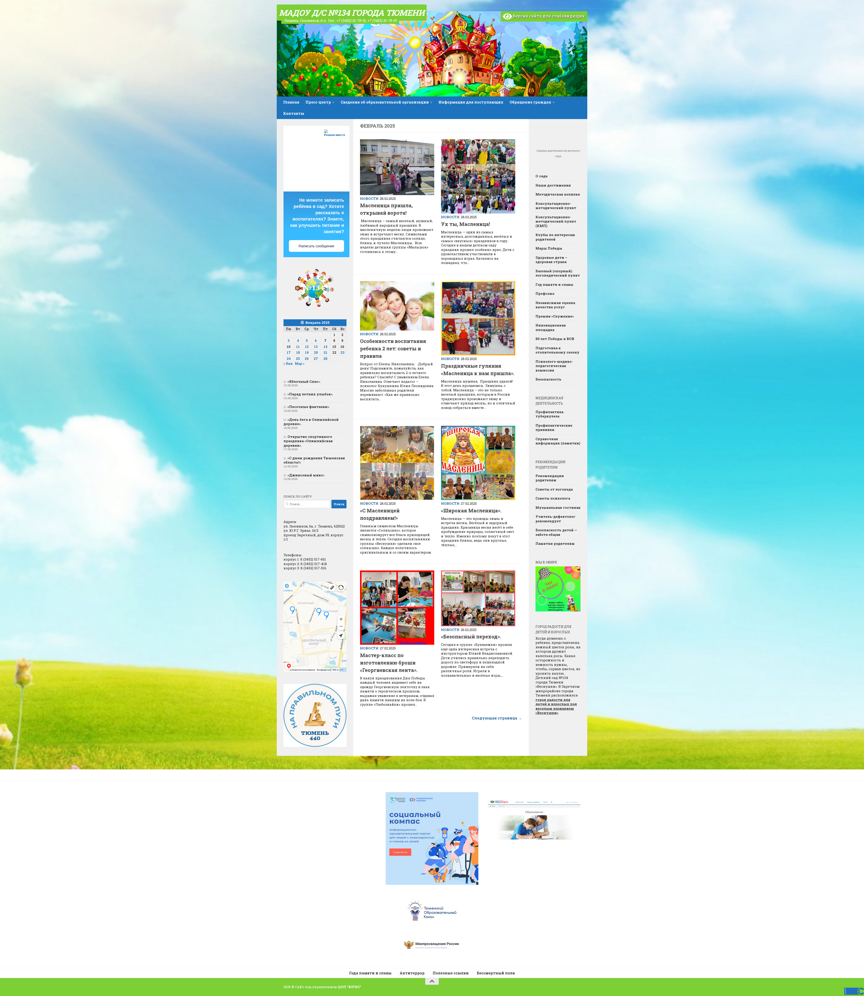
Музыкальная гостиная (558, 507)
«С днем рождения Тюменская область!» (314, 460)
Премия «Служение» (555, 316)
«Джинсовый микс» (306, 475)
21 (325, 352)
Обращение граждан (530, 102)
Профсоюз (545, 293)
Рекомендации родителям (550, 477)
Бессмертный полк (496, 973)
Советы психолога (553, 498)
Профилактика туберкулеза (549, 414)
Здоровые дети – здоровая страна (551, 259)
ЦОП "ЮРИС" (349, 987)
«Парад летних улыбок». (310, 394)
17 (289, 352)
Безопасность (548, 379)
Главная (291, 102)
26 (307, 358)
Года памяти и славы (370, 973)
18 (298, 352)
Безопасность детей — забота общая (556, 532)
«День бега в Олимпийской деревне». (311, 421)
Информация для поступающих (471, 102)
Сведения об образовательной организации (385, 102)
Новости (369, 198)
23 (342, 352)
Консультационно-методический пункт (556, 205)
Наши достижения (553, 185)
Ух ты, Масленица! (465, 224)
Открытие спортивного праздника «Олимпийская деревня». (308, 441)
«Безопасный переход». (471, 636)
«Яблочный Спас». (304, 381)
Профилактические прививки (554, 427)
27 (316, 358)
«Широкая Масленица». (471, 510)
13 (316, 346)
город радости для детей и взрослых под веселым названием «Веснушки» (556, 706)
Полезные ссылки (451, 973)
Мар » (299, 363)
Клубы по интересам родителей (555, 236)
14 (325, 346)
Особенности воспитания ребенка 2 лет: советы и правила (393, 348)
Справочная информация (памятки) (558, 441)
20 (316, 352)
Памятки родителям (555, 543)
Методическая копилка (558, 194)
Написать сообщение (316, 246)
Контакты (293, 113)
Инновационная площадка (551, 327)
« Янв (288, 363)
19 (307, 352)
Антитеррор (412, 973)
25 (298, 358)
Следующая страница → (497, 718)
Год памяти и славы (554, 284)
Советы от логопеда (554, 489)
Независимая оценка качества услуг (555, 304)
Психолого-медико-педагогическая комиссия (554, 365)
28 (325, 358)
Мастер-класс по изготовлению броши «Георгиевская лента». (388, 662)
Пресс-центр (318, 102)
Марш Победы (549, 248)
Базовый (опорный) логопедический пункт (558, 273)
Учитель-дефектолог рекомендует (555, 518)
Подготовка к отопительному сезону (557, 350)
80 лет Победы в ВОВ (555, 338)
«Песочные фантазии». (309, 406)
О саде (542, 176)
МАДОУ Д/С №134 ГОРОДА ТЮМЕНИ (351, 12)
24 (289, 358)
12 (307, 346)
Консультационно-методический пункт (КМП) (556, 221)
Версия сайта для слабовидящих (548, 16)
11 (298, 346)
